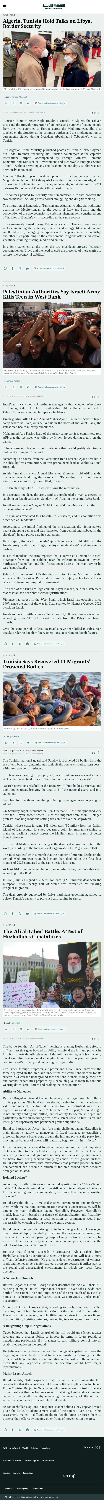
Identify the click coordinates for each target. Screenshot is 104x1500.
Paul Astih (15, 1022)
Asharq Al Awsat (19, 96)
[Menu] (4, 6)
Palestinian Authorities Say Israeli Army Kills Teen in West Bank (51, 294)
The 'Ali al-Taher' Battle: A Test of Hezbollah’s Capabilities (43, 934)
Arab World (9, 14)
